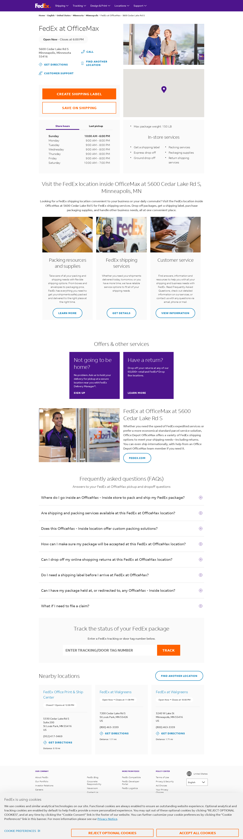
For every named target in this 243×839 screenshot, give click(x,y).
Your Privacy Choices (162, 791)
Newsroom (92, 788)
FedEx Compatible (131, 777)
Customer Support (56, 73)
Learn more (65, 311)
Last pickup (96, 126)
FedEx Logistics (130, 788)
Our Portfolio (41, 781)
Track (168, 650)
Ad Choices (161, 785)
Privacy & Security (165, 781)
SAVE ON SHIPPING (69, 106)
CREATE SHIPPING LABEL (72, 92)
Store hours (63, 126)
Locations (120, 5)
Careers (39, 789)
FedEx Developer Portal (130, 782)
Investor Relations (44, 785)
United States (201, 773)
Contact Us (92, 792)
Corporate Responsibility (94, 782)
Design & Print (98, 5)
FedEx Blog (92, 777)
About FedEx (41, 777)
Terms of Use (162, 777)
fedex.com (134, 456)
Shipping (60, 5)
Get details (119, 311)
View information (172, 311)
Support (138, 5)
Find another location (96, 63)
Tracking (78, 5)
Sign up (79, 392)
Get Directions (53, 64)
